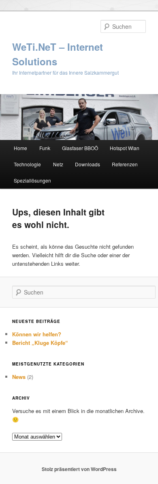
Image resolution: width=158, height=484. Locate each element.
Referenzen (125, 164)
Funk (44, 147)
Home (20, 147)
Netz (58, 164)
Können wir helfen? (36, 334)
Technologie (27, 164)
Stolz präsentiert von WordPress (79, 469)
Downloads (87, 164)
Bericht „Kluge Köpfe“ (40, 342)
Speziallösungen (32, 180)
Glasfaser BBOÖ (80, 147)
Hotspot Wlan (124, 147)
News (19, 377)
